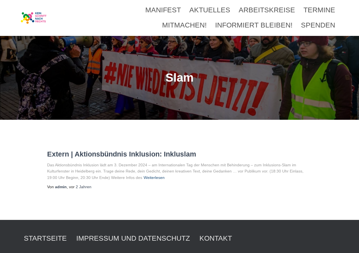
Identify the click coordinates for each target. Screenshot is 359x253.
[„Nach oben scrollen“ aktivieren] (348, 242)
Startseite (45, 238)
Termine (319, 10)
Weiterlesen (154, 177)
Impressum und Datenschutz (133, 238)
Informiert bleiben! (254, 25)
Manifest (163, 10)
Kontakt (215, 238)
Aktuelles (209, 10)
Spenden (318, 25)
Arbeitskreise (267, 10)
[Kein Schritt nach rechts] (33, 18)
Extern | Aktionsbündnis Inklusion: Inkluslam (121, 154)
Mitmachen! (184, 25)
